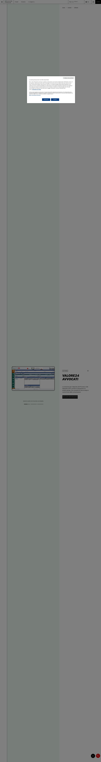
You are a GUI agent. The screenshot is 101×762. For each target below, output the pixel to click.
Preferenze (46, 99)
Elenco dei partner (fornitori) (35, 95)
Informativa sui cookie (36, 89)
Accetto (55, 99)
